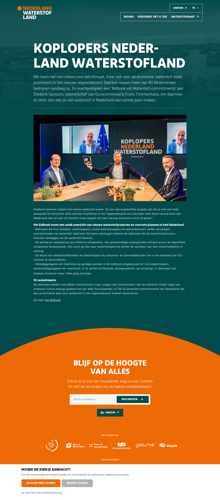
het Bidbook (53, 300)
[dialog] (110, 482)
